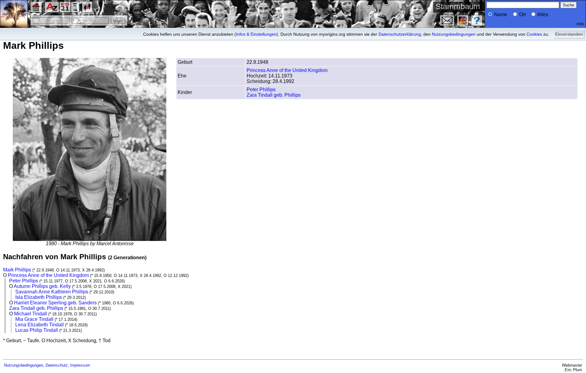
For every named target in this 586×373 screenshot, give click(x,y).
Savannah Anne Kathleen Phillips (51, 291)
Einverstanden (569, 34)
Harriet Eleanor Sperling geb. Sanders (55, 302)
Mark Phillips (17, 269)
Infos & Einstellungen (256, 34)
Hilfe (580, 24)
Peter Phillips (261, 89)
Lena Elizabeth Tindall (39, 324)
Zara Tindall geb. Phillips (274, 95)
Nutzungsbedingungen (454, 34)
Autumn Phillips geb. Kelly (42, 286)
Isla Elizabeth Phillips (38, 297)
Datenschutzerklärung (399, 34)
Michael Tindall (30, 313)
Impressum (80, 365)
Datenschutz (56, 365)
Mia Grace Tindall (34, 319)
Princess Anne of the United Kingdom (287, 70)
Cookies (534, 34)
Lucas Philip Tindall (36, 330)
